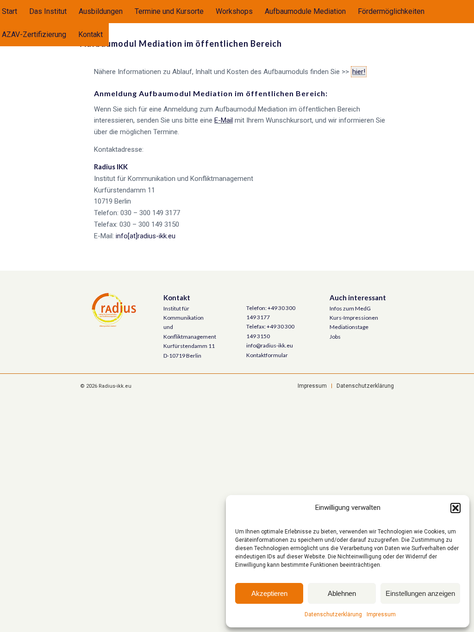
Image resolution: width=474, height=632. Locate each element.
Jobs (335, 336)
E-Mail (223, 120)
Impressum (381, 614)
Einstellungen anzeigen (420, 593)
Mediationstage (349, 326)
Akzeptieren (269, 593)
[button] (455, 508)
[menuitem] (48, 11)
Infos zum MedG (350, 308)
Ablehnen (342, 593)
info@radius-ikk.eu (269, 345)
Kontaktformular (267, 355)
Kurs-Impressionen (354, 317)
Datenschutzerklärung (333, 614)
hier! (358, 72)
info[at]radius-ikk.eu (145, 236)
